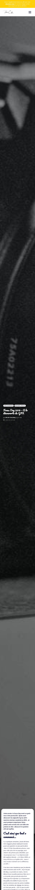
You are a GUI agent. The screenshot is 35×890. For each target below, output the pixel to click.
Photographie (8, 405)
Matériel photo (20, 405)
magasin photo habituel (14, 844)
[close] (33, 4)
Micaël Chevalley (10, 417)
